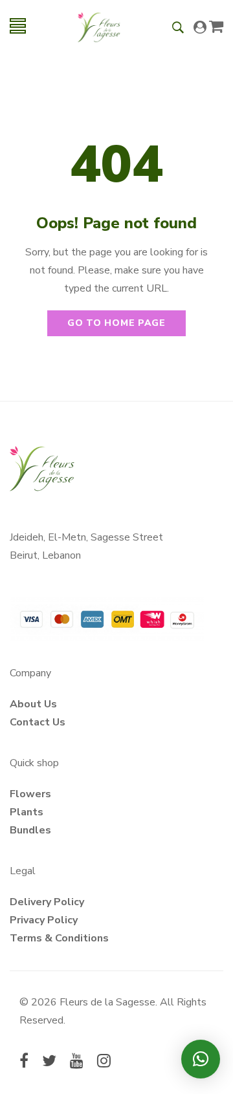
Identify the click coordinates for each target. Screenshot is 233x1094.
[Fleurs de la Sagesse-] (99, 26)
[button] (200, 1059)
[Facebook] (23, 1062)
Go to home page (116, 323)
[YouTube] (76, 1062)
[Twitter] (49, 1062)
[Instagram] (104, 1062)
